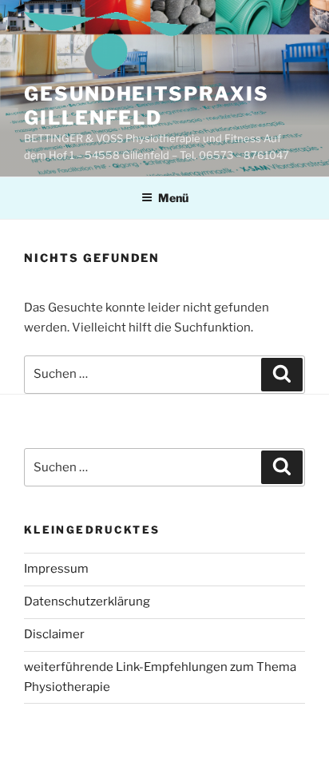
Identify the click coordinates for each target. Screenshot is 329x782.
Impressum (56, 569)
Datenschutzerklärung (87, 601)
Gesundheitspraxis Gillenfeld (146, 105)
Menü (173, 197)
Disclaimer (54, 634)
